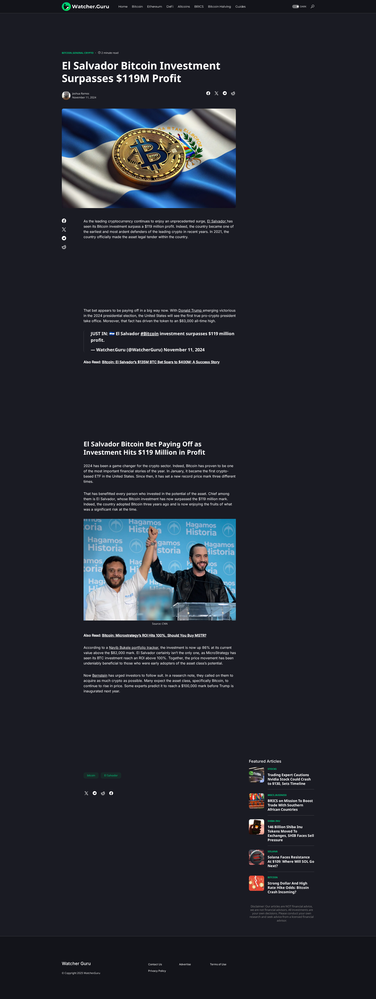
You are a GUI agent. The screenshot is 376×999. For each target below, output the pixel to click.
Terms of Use (218, 964)
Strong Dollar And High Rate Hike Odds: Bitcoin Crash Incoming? (288, 887)
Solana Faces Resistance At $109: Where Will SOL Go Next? (291, 861)
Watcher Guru (76, 963)
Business (281, 795)
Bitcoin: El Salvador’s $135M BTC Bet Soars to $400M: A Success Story (161, 362)
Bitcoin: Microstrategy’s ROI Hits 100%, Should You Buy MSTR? (154, 635)
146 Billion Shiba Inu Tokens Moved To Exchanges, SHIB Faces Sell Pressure (291, 833)
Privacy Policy (157, 970)
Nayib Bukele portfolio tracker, (134, 647)
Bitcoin (67, 52)
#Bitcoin (150, 333)
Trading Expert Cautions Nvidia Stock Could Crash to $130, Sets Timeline (289, 779)
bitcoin (91, 775)
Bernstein (99, 675)
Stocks (272, 768)
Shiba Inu (274, 820)
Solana (273, 851)
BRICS (271, 795)
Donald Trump (190, 310)
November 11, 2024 (184, 350)
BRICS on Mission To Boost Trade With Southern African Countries (290, 805)
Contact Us (155, 964)
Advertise (185, 964)
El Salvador (217, 221)
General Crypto (83, 52)
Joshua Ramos (80, 93)
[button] (298, 6)
